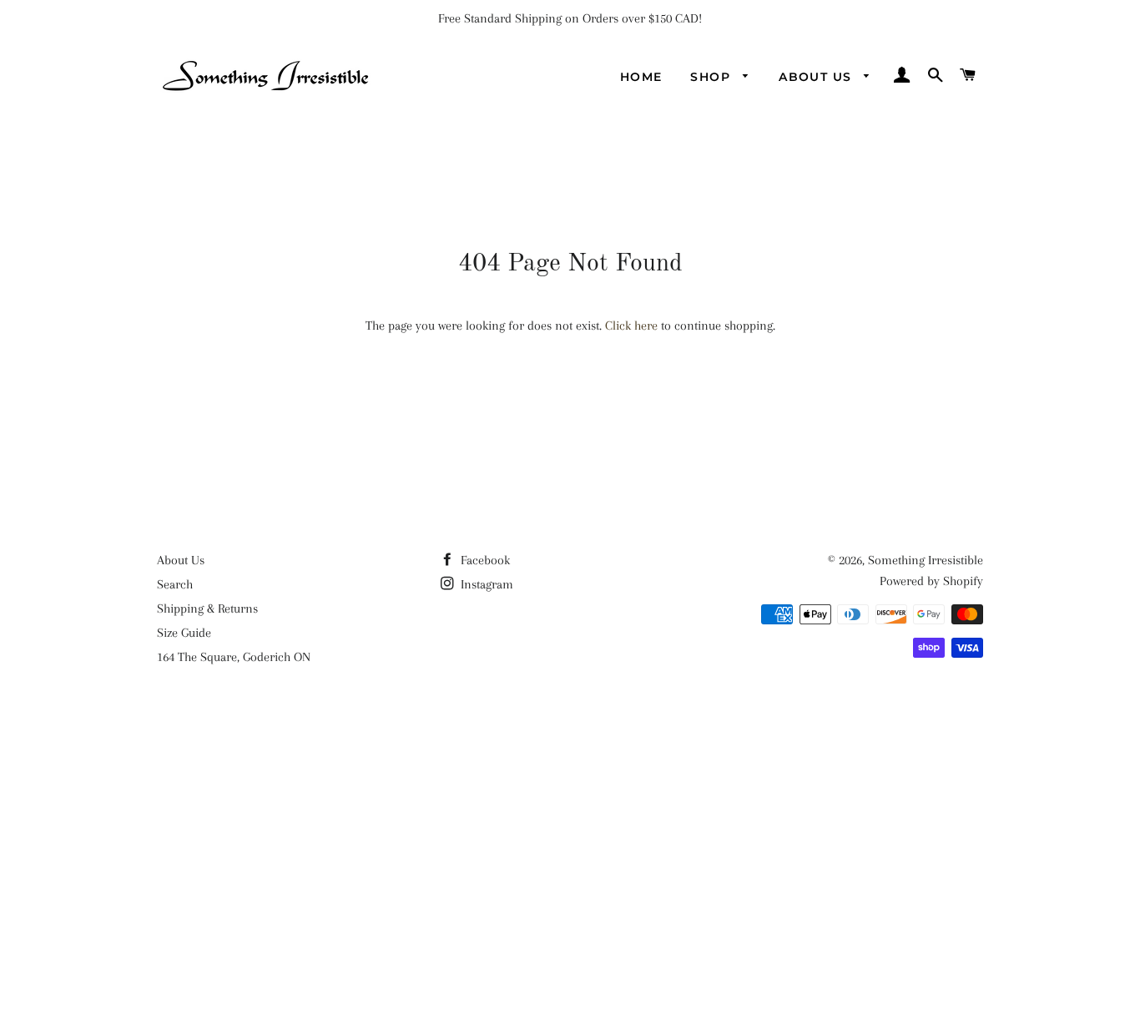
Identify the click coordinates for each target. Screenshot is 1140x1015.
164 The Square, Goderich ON (233, 656)
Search (175, 584)
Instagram (485, 584)
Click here (631, 325)
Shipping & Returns (207, 608)
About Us (180, 560)
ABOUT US (817, 76)
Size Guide (184, 632)
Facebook (483, 560)
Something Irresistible (925, 560)
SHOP (712, 76)
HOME (641, 76)
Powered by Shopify (931, 580)
